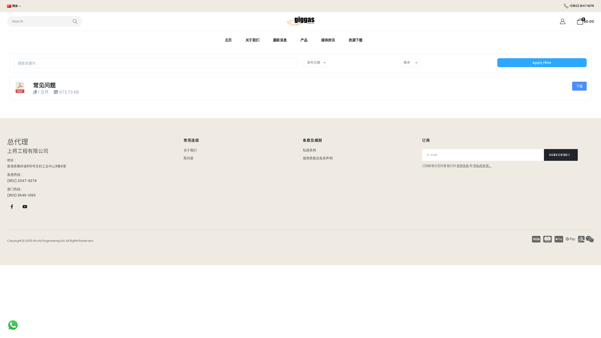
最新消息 (280, 40)
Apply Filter (541, 62)
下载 (579, 86)
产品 (303, 40)
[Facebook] (12, 206)
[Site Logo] (300, 21)
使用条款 (463, 166)
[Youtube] (25, 206)
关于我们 (252, 40)
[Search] (75, 21)
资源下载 (355, 40)
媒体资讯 (328, 40)
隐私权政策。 (482, 166)
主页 (228, 40)
